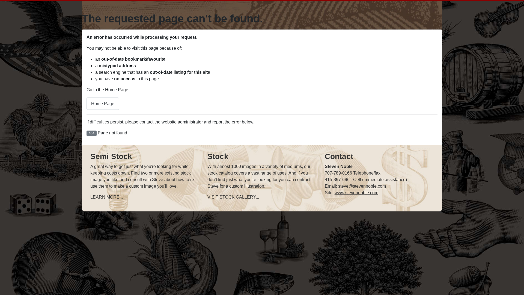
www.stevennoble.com (356, 192)
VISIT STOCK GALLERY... (233, 197)
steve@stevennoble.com (362, 186)
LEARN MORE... (106, 197)
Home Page (102, 103)
